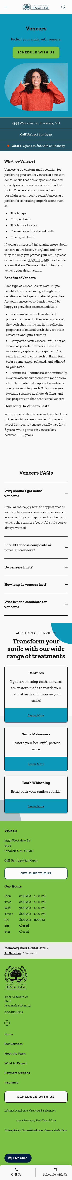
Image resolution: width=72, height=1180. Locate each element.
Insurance (11, 1082)
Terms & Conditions (32, 1130)
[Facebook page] (7, 1023)
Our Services (13, 1044)
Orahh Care (60, 1130)
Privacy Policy (13, 1130)
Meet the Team (15, 1053)
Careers (48, 1130)
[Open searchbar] (63, 7)
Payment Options (17, 1073)
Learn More (36, 715)
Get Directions (36, 873)
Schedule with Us (36, 52)
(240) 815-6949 (41, 134)
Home (8, 1034)
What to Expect (15, 1063)
